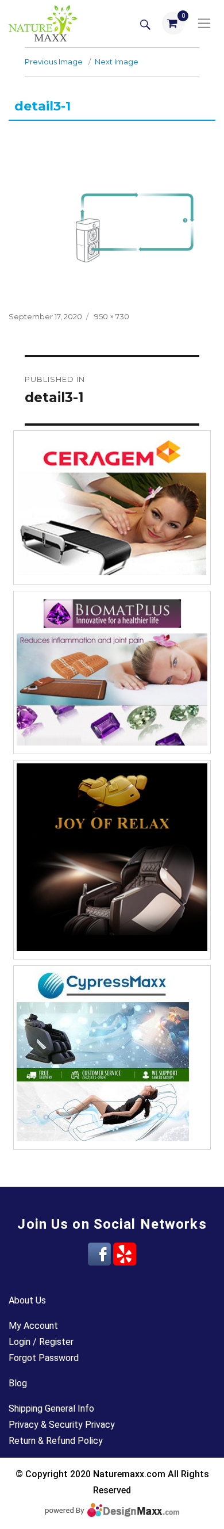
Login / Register (41, 1341)
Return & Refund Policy (56, 1440)
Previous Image (54, 61)
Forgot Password (44, 1357)
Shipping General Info (51, 1408)
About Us (27, 1300)
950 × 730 (111, 316)
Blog (18, 1383)
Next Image (116, 61)
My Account (33, 1325)
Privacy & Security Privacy (62, 1424)
